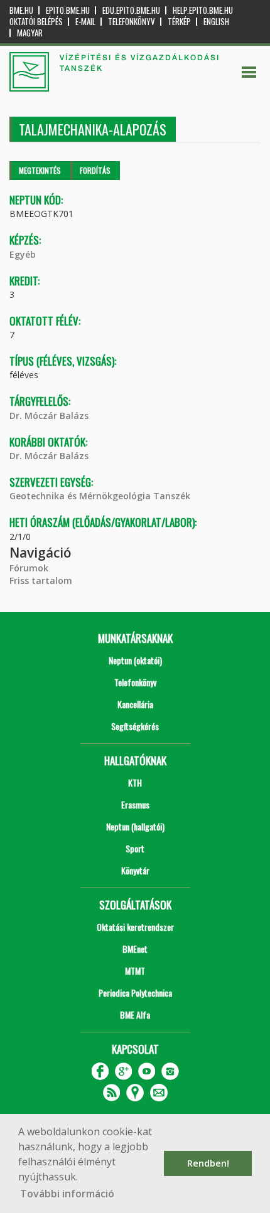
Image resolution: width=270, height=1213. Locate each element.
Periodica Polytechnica (135, 992)
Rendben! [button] (208, 1163)
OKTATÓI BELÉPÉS (36, 22)
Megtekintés (40, 170)
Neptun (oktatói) (135, 660)
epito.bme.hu (68, 10)
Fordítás (95, 170)
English (216, 22)
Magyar (30, 33)
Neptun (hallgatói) (135, 826)
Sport (135, 848)
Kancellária (135, 704)
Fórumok (28, 568)
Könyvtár (135, 870)
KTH (135, 782)
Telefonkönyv (131, 22)
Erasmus (135, 804)
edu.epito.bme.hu (131, 10)
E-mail (85, 22)
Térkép (179, 22)
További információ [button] (67, 1193)
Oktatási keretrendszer (135, 926)
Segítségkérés (135, 726)
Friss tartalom (40, 580)
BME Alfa (135, 1014)
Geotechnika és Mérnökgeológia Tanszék (99, 496)
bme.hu (21, 10)
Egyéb (22, 254)
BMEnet (135, 948)
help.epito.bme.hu (203, 10)
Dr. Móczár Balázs (49, 415)
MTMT (135, 970)
